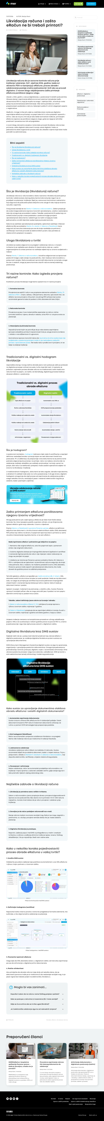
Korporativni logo (90, 1104)
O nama (60, 1098)
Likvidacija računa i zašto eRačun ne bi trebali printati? (84, 62)
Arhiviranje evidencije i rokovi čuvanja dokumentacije (85, 74)
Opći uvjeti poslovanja (76, 1104)
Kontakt (53, 1098)
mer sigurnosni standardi (79, 1098)
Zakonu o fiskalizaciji (19, 528)
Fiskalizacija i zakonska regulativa (85, 101)
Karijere (67, 1098)
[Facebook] (7, 1098)
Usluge (42, 3)
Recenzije (93, 1098)
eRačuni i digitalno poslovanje (83, 94)
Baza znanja (54, 3)
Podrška (66, 3)
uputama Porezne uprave (38, 528)
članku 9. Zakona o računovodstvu (39, 209)
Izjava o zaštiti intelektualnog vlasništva (83, 1101)
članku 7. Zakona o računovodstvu (25, 255)
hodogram (29, 454)
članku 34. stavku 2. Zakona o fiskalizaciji (41, 226)
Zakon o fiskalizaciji (17, 610)
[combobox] (86, 17)
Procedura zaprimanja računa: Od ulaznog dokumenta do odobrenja (52, 1064)
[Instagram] (17, 1098)
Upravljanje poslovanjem (81, 114)
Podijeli (24, 30)
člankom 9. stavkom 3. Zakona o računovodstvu (43, 755)
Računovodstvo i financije (83, 108)
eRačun (54, 1020)
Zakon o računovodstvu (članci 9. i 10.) (24, 604)
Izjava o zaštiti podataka (61, 1101)
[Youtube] (14, 1098)
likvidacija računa (62, 1020)
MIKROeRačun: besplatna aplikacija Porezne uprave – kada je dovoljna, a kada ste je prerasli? (85, 34)
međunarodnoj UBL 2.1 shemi (49, 576)
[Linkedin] (11, 1098)
